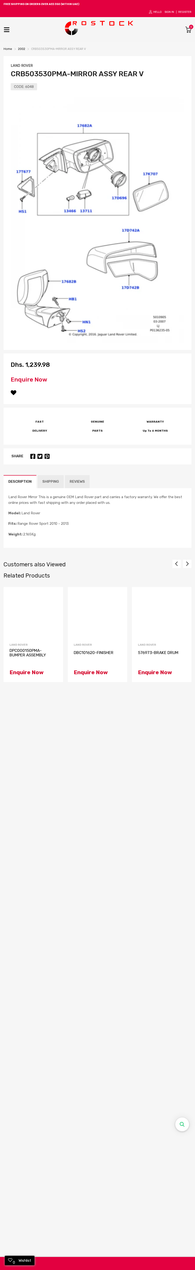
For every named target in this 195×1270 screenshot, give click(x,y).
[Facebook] (33, 456)
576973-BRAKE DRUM (158, 652)
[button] (182, 1124)
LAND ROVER (22, 65)
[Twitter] (40, 456)
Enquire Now (29, 379)
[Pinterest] (47, 456)
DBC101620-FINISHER (93, 652)
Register (184, 12)
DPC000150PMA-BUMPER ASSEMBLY (28, 652)
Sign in (169, 12)
